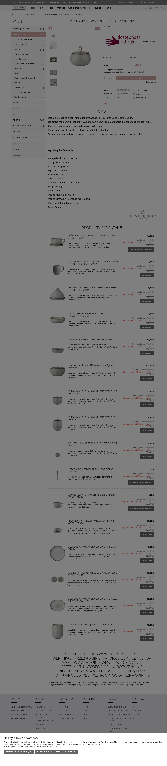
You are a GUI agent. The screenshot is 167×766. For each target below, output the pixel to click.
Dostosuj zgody (44, 752)
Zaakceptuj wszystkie (66, 752)
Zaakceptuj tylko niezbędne (19, 752)
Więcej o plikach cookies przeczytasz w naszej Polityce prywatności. (31, 746)
